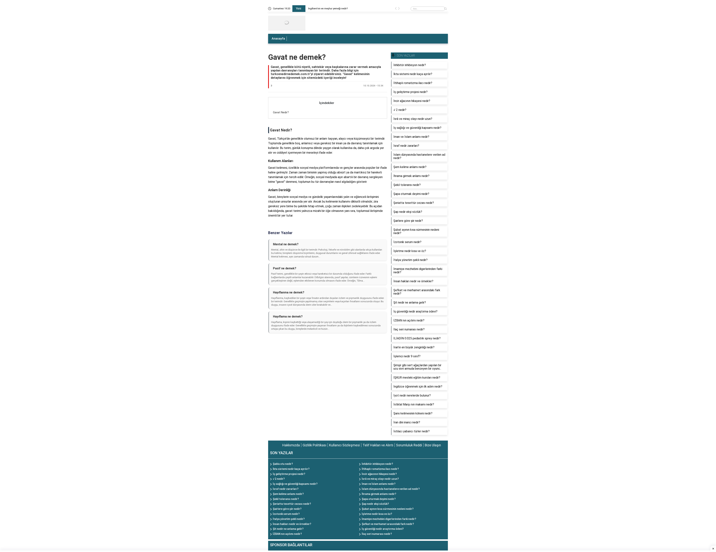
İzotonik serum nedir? (286, 513)
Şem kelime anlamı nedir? (288, 493)
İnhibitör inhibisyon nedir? (377, 463)
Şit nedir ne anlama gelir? (288, 528)
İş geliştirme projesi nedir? (289, 473)
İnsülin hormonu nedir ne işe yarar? (326, 8)
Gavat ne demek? (297, 57)
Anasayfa (278, 38)
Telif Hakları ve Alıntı (378, 445)
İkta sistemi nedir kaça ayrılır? (291, 468)
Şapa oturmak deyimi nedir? (379, 498)
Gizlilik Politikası (314, 445)
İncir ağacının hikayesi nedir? (379, 473)
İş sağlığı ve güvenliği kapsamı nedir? (295, 483)
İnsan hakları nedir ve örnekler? (292, 524)
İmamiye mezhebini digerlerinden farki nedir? (389, 518)
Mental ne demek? (286, 244)
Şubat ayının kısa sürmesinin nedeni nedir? (388, 508)
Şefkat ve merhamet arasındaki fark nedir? (388, 524)
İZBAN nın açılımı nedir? (287, 533)
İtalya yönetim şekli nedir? (289, 518)
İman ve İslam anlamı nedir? (378, 483)
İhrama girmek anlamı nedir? (379, 493)
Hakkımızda (291, 445)
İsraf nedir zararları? (286, 488)
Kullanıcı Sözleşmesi (344, 445)
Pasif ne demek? (284, 268)
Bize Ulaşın (433, 445)
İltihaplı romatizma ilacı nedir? (380, 468)
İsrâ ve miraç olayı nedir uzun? (380, 478)
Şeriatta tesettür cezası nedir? (292, 503)
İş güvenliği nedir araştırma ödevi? (383, 528)
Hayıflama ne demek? (288, 316)
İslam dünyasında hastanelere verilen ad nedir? (391, 488)
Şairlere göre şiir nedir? (287, 508)
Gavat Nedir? (281, 112)
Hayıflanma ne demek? (288, 292)
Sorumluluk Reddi (409, 445)
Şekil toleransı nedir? (286, 498)
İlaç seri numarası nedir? (377, 533)
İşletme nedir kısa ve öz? (377, 513)
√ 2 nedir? (279, 478)
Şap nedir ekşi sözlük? (375, 503)
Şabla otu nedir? (283, 463)
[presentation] (395, 9)
